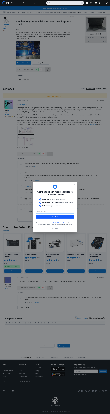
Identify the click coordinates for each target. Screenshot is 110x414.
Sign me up (55, 216)
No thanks (55, 228)
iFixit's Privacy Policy (59, 223)
